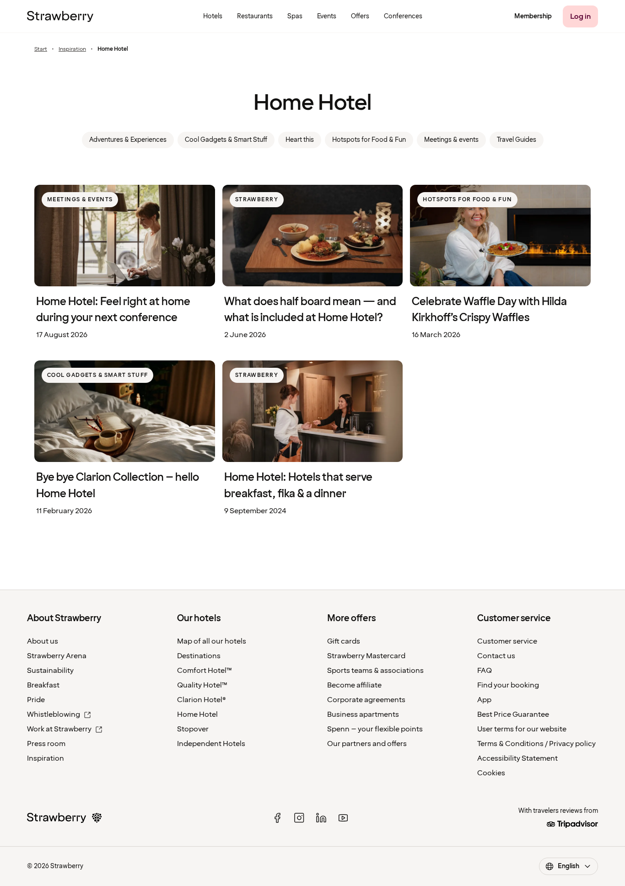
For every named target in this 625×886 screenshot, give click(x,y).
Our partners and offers (367, 744)
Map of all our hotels (211, 641)
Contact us (496, 656)
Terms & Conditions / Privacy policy (536, 744)
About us (42, 641)
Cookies (491, 773)
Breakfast (43, 685)
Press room (46, 744)
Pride (36, 700)
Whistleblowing (53, 714)
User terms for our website (521, 729)
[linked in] (321, 817)
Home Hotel (197, 714)
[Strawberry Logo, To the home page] (60, 16)
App (484, 700)
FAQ (484, 671)
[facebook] (277, 817)
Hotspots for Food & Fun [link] (369, 139)
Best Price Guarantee (513, 714)
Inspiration (72, 49)
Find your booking (508, 685)
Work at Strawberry (59, 729)
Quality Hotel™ (202, 685)
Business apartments (363, 714)
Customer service (507, 641)
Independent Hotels (211, 744)
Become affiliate (354, 685)
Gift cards (343, 641)
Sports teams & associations (375, 671)
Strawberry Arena (56, 656)
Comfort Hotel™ (204, 671)
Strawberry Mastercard (366, 656)
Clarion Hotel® (201, 700)
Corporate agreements (366, 700)
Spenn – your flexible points (375, 729)
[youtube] (343, 817)
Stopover (193, 729)
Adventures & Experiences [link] (128, 139)
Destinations (199, 656)
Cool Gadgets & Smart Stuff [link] (226, 139)
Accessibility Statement (517, 758)
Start (40, 49)
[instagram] (299, 817)
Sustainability (50, 671)
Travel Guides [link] (516, 139)
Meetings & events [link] (451, 139)
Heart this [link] (300, 139)
